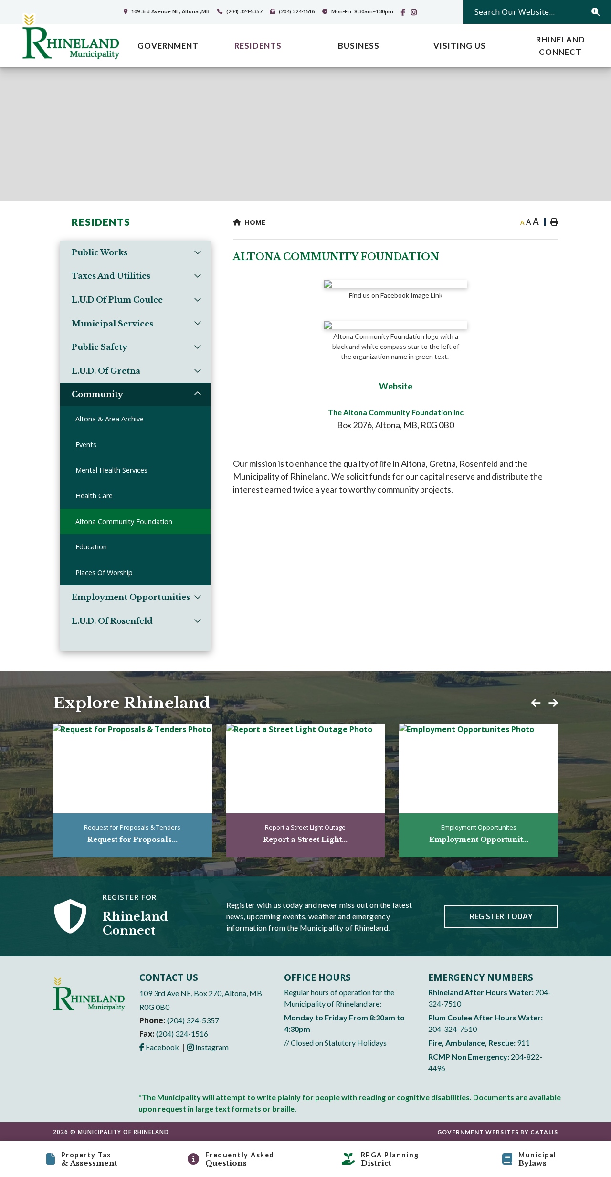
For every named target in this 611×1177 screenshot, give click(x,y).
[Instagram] (416, 12)
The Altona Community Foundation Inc (396, 412)
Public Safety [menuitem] (99, 347)
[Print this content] (549, 222)
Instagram (208, 1046)
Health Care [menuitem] (94, 495)
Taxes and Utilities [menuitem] (111, 276)
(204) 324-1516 (182, 1033)
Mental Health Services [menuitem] (111, 469)
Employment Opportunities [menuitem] (131, 597)
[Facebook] (405, 12)
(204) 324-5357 (193, 1020)
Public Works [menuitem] (99, 252)
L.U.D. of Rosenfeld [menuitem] (112, 621)
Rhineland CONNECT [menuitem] (560, 45)
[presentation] (536, 703)
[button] (198, 252)
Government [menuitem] (168, 46)
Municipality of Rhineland (71, 37)
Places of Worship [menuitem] (104, 572)
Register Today (501, 916)
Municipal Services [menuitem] (112, 323)
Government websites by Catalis (497, 1131)
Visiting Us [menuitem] (459, 46)
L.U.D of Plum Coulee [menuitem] (117, 300)
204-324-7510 (452, 1028)
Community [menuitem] (97, 394)
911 (523, 1042)
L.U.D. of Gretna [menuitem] (106, 371)
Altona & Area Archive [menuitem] (109, 418)
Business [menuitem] (358, 46)
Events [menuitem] (85, 444)
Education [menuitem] (91, 546)
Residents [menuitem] (258, 46)
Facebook (159, 1046)
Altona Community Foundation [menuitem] (123, 521)
